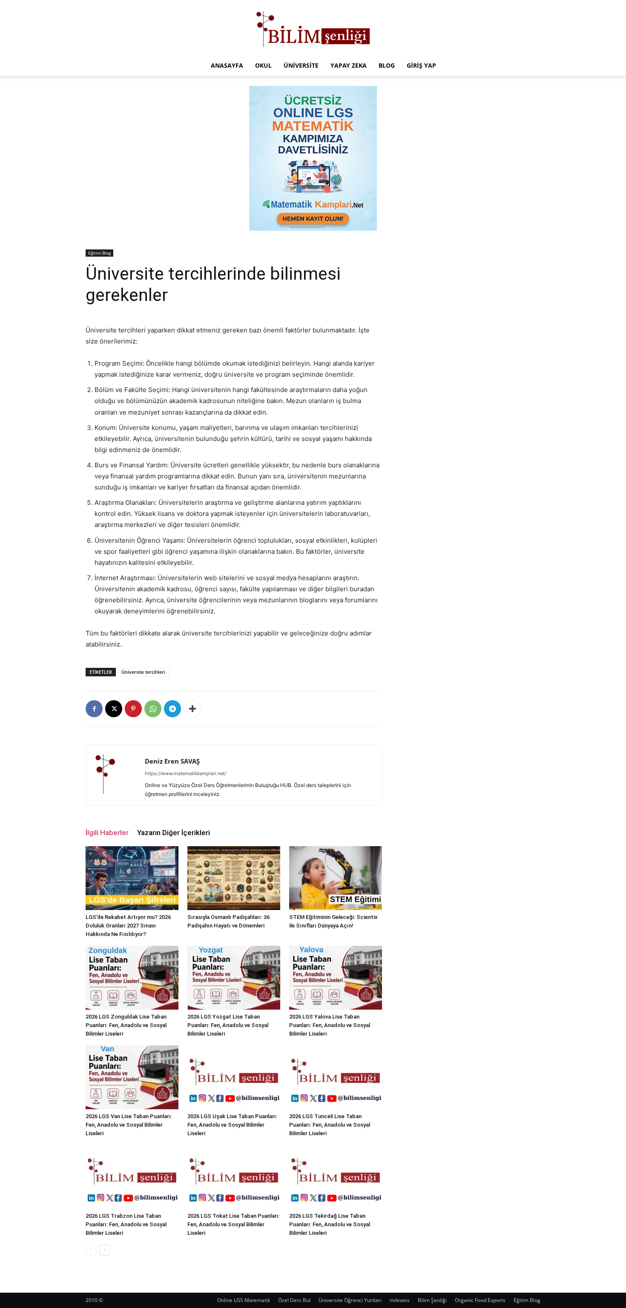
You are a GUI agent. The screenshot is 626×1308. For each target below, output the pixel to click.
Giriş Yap (421, 65)
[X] (113, 708)
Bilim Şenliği (432, 1300)
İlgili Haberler (107, 832)
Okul (263, 65)
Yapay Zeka (348, 65)
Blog (387, 65)
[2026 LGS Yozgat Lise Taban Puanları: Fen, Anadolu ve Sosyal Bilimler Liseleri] (233, 978)
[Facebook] (94, 708)
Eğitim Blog (99, 253)
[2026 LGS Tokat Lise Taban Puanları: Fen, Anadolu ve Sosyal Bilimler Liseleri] (233, 1177)
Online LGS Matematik (243, 1300)
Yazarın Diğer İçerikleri (173, 832)
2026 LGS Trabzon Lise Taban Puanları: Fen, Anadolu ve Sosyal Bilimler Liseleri (126, 1224)
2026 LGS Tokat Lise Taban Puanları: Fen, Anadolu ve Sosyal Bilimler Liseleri (233, 1224)
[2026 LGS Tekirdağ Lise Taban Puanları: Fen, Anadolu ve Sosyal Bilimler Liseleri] (335, 1177)
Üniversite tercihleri (143, 672)
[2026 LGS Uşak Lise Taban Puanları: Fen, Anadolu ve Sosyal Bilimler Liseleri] (233, 1077)
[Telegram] (172, 708)
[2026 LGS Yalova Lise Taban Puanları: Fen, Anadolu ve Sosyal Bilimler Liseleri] (335, 978)
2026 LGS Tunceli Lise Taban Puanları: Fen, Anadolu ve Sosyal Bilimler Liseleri (329, 1124)
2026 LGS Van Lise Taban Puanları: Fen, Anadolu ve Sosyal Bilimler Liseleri (129, 1124)
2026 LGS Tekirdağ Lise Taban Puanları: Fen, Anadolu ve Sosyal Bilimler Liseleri (329, 1224)
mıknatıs (400, 1300)
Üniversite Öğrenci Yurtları (350, 1300)
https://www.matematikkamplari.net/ (185, 773)
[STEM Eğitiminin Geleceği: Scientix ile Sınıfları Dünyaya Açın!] (335, 878)
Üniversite (301, 65)
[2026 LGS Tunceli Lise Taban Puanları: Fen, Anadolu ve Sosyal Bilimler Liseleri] (335, 1077)
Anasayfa (227, 65)
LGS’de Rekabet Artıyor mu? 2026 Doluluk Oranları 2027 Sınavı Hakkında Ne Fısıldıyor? (128, 925)
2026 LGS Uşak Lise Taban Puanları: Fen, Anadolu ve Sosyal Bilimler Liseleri (232, 1124)
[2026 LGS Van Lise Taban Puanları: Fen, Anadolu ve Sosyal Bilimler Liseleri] (132, 1077)
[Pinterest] (133, 708)
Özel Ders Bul (294, 1300)
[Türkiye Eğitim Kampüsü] (313, 28)
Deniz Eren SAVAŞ (172, 761)
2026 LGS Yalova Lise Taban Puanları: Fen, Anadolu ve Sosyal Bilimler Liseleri (329, 1025)
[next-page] (104, 1250)
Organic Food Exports (480, 1300)
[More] (192, 708)
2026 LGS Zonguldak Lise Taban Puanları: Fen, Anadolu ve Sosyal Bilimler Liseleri (126, 1025)
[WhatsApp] (152, 708)
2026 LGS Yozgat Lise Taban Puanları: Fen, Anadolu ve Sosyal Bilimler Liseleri (227, 1025)
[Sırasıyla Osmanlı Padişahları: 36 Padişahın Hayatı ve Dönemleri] (233, 878)
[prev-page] (91, 1250)
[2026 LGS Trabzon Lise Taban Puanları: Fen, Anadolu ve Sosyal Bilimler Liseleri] (132, 1177)
